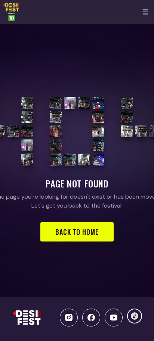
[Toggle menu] (145, 12)
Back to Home (77, 232)
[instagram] (69, 317)
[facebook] (91, 317)
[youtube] (114, 317)
